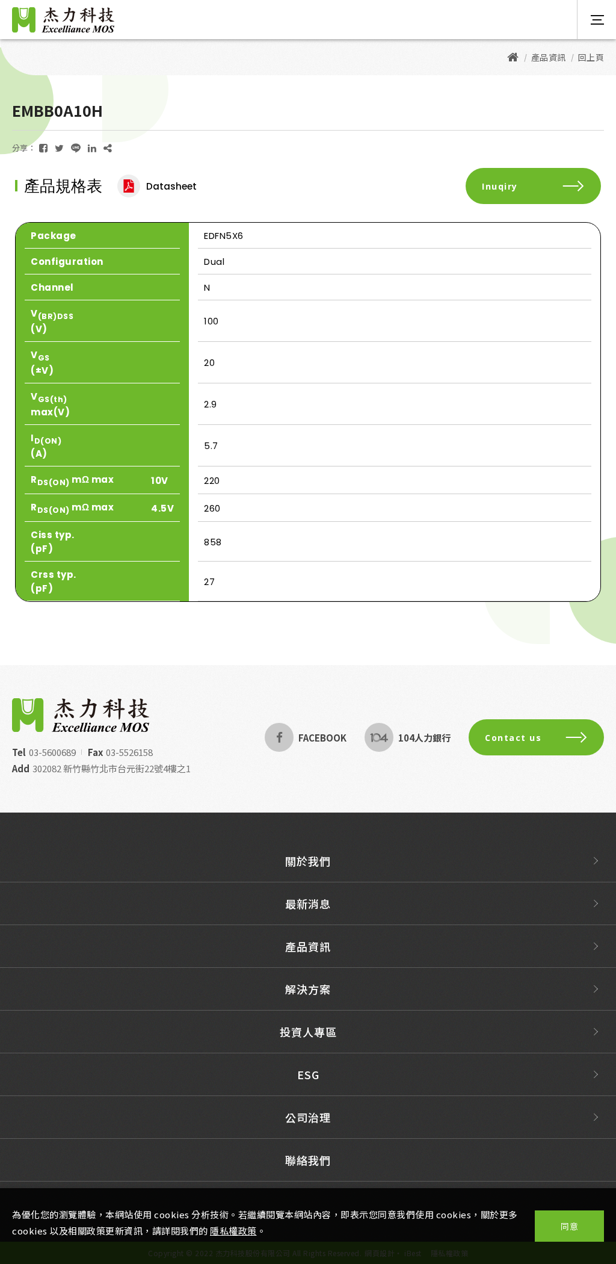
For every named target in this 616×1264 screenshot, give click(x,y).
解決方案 (308, 989)
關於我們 (308, 861)
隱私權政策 (233, 1230)
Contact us (513, 737)
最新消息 (308, 903)
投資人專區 (308, 1031)
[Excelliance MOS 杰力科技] (513, 57)
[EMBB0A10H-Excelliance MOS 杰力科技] (43, 148)
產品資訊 (308, 946)
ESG (308, 1074)
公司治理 (308, 1117)
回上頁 (591, 57)
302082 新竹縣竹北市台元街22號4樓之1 (111, 768)
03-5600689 (52, 752)
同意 (569, 1226)
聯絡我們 (308, 1160)
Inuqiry (500, 186)
